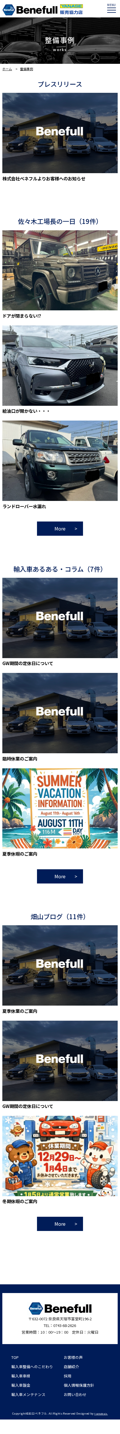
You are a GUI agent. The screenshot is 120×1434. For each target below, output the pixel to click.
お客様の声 (73, 1357)
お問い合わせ (75, 1394)
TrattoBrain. (100, 1413)
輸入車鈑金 (20, 1385)
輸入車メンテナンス (28, 1394)
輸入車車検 (20, 1376)
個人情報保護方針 (79, 1385)
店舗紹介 (71, 1366)
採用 (67, 1376)
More (60, 528)
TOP (15, 1357)
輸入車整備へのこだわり (32, 1366)
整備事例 (26, 68)
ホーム (7, 68)
